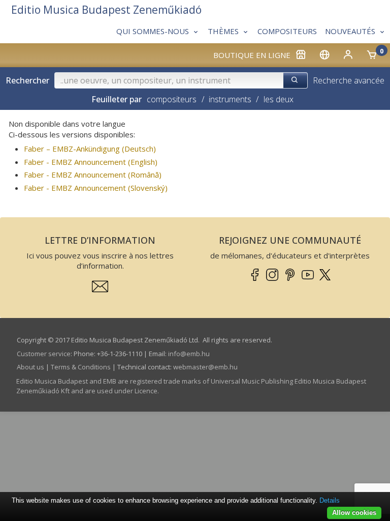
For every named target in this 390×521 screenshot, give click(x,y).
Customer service (44, 353)
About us (30, 366)
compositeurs (172, 99)
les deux (278, 99)
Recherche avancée (348, 80)
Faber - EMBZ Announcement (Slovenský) (96, 188)
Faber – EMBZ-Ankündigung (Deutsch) (90, 148)
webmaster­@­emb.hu (205, 366)
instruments (230, 99)
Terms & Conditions (81, 366)
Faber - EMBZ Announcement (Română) (92, 174)
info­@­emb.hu (189, 353)
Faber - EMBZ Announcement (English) (90, 162)
